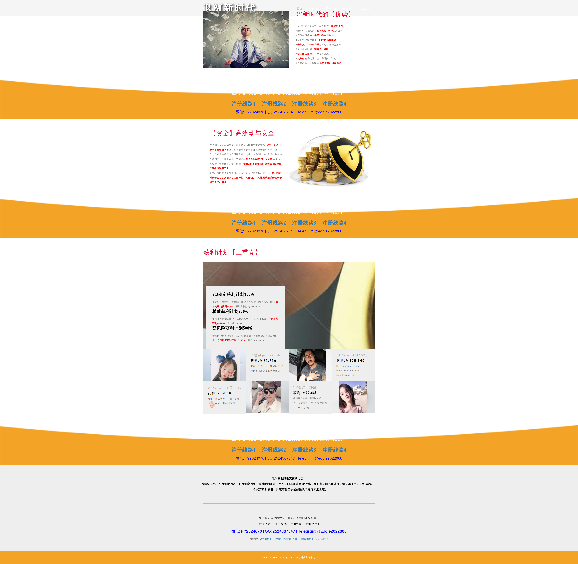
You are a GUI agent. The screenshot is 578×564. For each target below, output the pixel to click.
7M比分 (296, 539)
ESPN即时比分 (267, 539)
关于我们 (314, 8)
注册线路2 (274, 103)
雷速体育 (287, 539)
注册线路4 (334, 103)
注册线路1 (244, 103)
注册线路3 (304, 103)
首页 (300, 8)
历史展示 (348, 8)
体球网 (278, 539)
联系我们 (366, 8)
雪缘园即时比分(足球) (311, 539)
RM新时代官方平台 (305, 557)
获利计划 (331, 8)
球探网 (325, 539)
